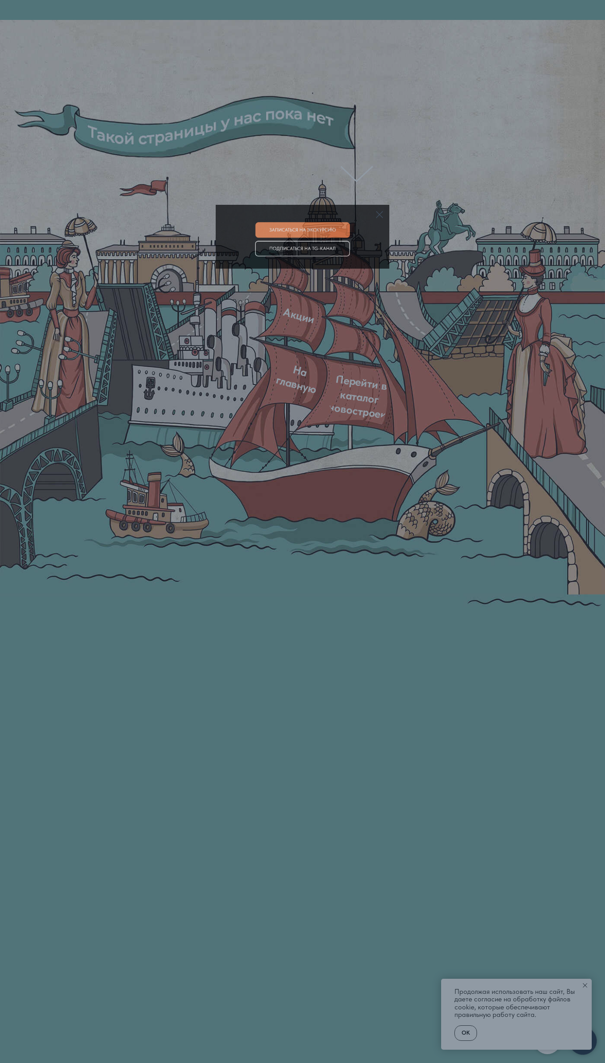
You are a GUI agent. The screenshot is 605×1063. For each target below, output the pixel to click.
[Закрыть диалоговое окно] (412, 13)
